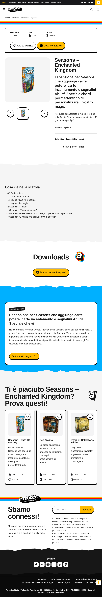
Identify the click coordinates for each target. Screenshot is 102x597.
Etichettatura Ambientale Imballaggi (37, 582)
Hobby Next (12, 2)
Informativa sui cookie (60, 579)
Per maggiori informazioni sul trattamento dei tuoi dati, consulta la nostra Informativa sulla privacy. (72, 539)
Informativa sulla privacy (86, 579)
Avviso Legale (64, 582)
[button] (23, 113)
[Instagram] (85, 2)
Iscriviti (87, 509)
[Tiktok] (88, 2)
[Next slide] (44, 113)
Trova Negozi (45, 2)
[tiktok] (59, 564)
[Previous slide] (10, 113)
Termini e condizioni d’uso (86, 582)
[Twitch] (65, 564)
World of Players (56, 2)
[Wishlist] (98, 9)
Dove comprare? (53, 45)
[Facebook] (81, 2)
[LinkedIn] (53, 564)
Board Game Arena (33, 2)
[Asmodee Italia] (15, 9)
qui (70, 527)
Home (3, 2)
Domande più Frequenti (53, 272)
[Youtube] (92, 2)
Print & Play (22, 2)
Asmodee (42, 579)
